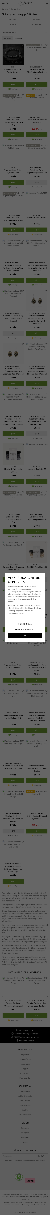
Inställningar (25, 624)
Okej (25, 636)
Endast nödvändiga (25, 630)
